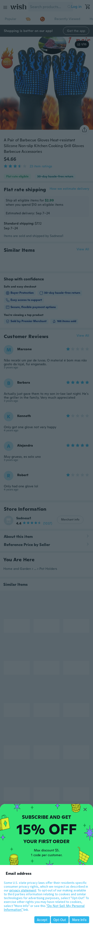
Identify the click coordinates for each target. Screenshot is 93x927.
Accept (42, 919)
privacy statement (22, 890)
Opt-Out (59, 919)
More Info (79, 919)
